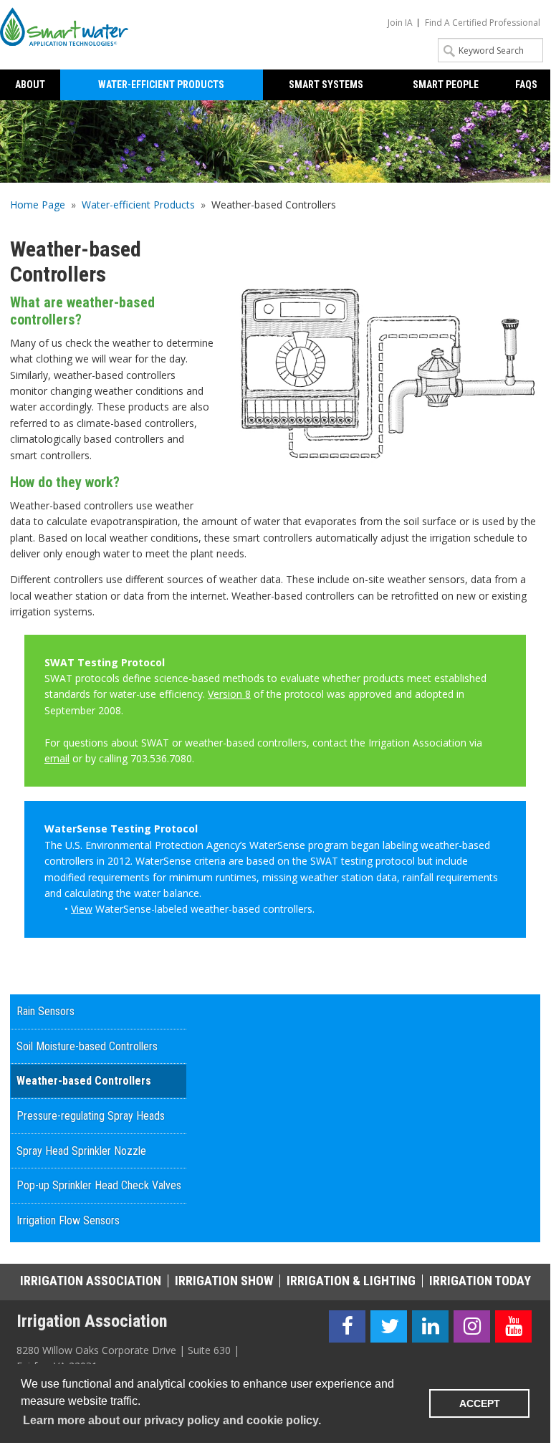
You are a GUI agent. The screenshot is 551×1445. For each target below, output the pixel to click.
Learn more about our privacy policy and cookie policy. (172, 1420)
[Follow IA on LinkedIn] (430, 1326)
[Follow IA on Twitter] (388, 1326)
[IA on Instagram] (472, 1326)
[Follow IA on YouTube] (513, 1326)
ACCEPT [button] (479, 1403)
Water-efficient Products (138, 204)
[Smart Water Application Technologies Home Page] (69, 26)
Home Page (37, 204)
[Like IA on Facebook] (347, 1326)
